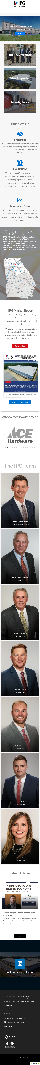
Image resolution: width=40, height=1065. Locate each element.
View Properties (20, 33)
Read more (8, 1006)
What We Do (20, 124)
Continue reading (7, 924)
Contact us (8, 1026)
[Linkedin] (20, 964)
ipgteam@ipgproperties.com (16, 1022)
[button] (3, 435)
